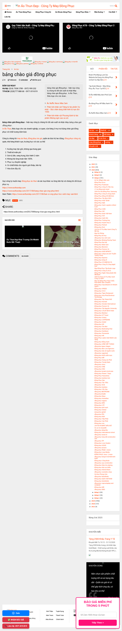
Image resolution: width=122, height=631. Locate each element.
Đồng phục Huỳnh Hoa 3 (102, 222)
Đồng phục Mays (99, 396)
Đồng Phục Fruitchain (101, 185)
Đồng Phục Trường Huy (102, 220)
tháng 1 (97, 498)
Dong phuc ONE (99, 367)
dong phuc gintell (100, 412)
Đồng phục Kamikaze (101, 331)
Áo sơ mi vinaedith (100, 428)
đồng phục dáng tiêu (101, 430)
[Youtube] (75, 615)
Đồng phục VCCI (99, 291)
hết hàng (107, 134)
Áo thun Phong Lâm (100, 474)
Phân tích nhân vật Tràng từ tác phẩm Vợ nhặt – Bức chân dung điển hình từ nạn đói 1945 (62, 109)
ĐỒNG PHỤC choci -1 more (103, 454)
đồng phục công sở (72, 138)
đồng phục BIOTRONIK (101, 391)
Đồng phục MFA (99, 403)
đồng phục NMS (99, 489)
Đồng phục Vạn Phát (101, 421)
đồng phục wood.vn (100, 435)
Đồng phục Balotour (100, 313)
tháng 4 (97, 178)
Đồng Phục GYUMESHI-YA (103, 262)
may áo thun (22, 138)
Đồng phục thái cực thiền (102, 467)
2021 (93, 167)
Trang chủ (6, 69)
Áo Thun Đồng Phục (23, 12)
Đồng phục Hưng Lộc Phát (103, 360)
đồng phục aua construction (103, 463)
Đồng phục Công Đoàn (101, 461)
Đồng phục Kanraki (100, 302)
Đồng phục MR (99, 487)
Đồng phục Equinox (100, 258)
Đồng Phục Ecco (99, 182)
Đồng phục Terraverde (101, 333)
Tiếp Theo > (98, 622)
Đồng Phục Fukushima (101, 376)
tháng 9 (97, 175)
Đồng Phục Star (99, 380)
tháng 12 (97, 172)
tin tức (16, 69)
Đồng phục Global (100, 410)
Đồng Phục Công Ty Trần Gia (103, 187)
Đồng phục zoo (99, 423)
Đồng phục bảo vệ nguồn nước (104, 351)
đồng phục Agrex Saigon (102, 346)
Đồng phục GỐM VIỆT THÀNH (104, 344)
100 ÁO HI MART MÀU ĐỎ (103, 425)
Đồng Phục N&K (99, 203)
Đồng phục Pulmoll (100, 225)
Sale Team (49, 615)
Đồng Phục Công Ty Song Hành (104, 194)
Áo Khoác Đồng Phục (63, 12)
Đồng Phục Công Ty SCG (102, 271)
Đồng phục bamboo (100, 387)
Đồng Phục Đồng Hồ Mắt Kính (104, 196)
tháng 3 (97, 492)
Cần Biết (112, 12)
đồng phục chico (99, 364)
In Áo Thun (6, 129)
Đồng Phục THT (99, 216)
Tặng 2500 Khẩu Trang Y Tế (102, 539)
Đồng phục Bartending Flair (103, 329)
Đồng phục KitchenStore (102, 470)
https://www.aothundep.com (14, 188)
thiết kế (103, 130)
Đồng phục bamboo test (102, 378)
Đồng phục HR (99, 335)
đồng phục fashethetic (101, 476)
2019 (93, 501)
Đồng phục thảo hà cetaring (103, 465)
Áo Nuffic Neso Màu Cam (57, 103)
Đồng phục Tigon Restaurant (103, 293)
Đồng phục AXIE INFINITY (102, 251)
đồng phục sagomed (101, 353)
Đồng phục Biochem (101, 247)
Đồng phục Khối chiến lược (103, 355)
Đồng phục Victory (100, 317)
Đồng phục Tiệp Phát (101, 419)
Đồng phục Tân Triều (101, 382)
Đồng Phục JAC (99, 211)
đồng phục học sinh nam (102, 238)
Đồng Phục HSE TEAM (101, 200)
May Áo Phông (99, 233)
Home (9, 12)
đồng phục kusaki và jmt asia (103, 371)
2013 (93, 507)
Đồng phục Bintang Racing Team (105, 240)
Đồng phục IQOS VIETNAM (103, 479)
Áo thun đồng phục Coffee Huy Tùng (62, 242)
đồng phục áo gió (35, 138)
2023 (93, 164)
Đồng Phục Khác (82, 12)
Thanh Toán (60, 615)
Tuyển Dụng (60, 611)
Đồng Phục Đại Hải (100, 242)
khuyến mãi (93, 146)
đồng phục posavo (100, 448)
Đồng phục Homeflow (101, 398)
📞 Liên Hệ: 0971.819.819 (16, 626)
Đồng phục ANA (99, 416)
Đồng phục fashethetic (101, 481)
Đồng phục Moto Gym (101, 245)
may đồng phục (95, 142)
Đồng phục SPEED (100, 289)
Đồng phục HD (99, 324)
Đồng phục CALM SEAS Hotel (104, 311)
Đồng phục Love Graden (102, 443)
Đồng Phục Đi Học (100, 235)
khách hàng (93, 134)
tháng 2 (97, 495)
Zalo (18, 613)
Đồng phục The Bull (100, 326)
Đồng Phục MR (99, 358)
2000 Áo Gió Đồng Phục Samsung (105, 191)
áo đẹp (91, 138)
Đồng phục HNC (99, 369)
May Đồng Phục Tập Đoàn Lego (104, 268)
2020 (93, 170)
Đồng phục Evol (99, 227)
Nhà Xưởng (98, 12)
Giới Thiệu (49, 611)
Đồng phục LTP (99, 405)
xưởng (107, 142)
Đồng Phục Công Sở (43, 12)
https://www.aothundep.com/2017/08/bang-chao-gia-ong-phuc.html (30, 191)
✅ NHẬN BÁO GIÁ (16, 620)
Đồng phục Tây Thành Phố (103, 299)
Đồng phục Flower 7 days (102, 373)
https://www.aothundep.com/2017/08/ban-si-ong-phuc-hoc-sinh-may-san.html (45, 194)
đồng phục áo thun (29, 181)
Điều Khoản (49, 619)
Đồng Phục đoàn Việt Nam (103, 213)
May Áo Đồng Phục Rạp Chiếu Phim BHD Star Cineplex (104, 281)
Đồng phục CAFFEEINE (102, 320)
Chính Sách (60, 619)
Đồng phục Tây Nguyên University (105, 308)
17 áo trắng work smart (101, 189)
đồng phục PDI (99, 414)
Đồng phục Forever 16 (101, 306)
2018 (93, 504)
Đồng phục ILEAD (100, 445)
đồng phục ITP (99, 441)
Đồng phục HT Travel (101, 315)
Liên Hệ (7, 17)
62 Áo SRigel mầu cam (101, 180)
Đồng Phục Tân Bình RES (102, 198)
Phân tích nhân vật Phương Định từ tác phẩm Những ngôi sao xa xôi (61, 116)
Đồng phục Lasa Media (102, 452)
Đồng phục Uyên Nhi (101, 218)
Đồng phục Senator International (105, 304)
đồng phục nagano (100, 401)
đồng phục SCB (99, 385)
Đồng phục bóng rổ (100, 260)
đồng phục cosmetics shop (103, 472)
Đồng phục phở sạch (101, 407)
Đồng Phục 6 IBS (100, 209)
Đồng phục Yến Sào (101, 389)
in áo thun (102, 138)
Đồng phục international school (104, 432)
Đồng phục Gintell (100, 322)
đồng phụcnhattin (100, 394)
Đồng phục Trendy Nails (102, 362)
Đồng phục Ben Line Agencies (104, 348)
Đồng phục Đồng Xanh (101, 342)
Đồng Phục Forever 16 (101, 249)
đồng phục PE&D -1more (102, 450)
